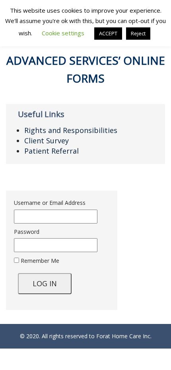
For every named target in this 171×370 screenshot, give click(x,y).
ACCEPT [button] (108, 33)
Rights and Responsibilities (70, 130)
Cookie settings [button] (63, 33)
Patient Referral (51, 151)
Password (26, 231)
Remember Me (39, 260)
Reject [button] (138, 33)
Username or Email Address (50, 202)
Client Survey (46, 140)
